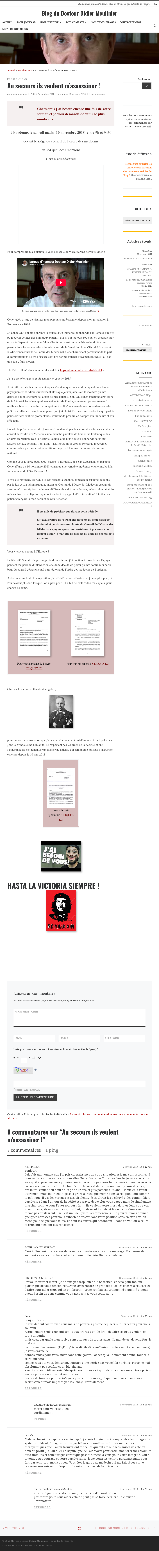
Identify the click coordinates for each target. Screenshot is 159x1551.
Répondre (33, 1231)
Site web (112, 1038)
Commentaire (26, 1011)
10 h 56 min (145, 1316)
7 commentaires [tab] (24, 1150)
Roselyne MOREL (142, 466)
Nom (19, 1038)
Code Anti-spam (28, 1090)
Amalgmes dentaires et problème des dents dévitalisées (138, 386)
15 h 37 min (145, 1247)
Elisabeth (146, 436)
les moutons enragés (140, 450)
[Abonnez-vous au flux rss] (155, 4)
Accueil (11, 70)
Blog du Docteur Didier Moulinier (29, 1541)
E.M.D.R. (147, 431)
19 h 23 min (145, 1167)
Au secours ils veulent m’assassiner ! (141, 292)
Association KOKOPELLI (138, 405)
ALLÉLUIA (147, 251)
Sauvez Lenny (144, 471)
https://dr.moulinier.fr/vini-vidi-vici (81, 370)
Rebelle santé (144, 460)
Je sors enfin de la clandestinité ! (137, 260)
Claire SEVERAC (143, 421)
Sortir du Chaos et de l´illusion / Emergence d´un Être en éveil (138, 489)
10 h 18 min (145, 1405)
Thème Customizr (46, 1545)
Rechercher (145, 79)
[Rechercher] (146, 86)
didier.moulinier (19, 94)
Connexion (145, 325)
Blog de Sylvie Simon (140, 410)
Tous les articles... (142, 306)
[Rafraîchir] (35, 1069)
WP (17, 1545)
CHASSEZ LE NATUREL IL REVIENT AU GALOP (139, 270)
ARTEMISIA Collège (141, 395)
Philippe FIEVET (143, 455)
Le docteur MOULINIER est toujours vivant (139, 281)
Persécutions (25, 70)
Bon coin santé (143, 416)
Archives (147, 345)
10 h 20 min (145, 1489)
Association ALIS (142, 400)
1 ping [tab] (51, 1150)
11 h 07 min (146, 1278)
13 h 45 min (145, 1435)
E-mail (65, 1038)
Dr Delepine (145, 426)
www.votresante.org (140, 497)
